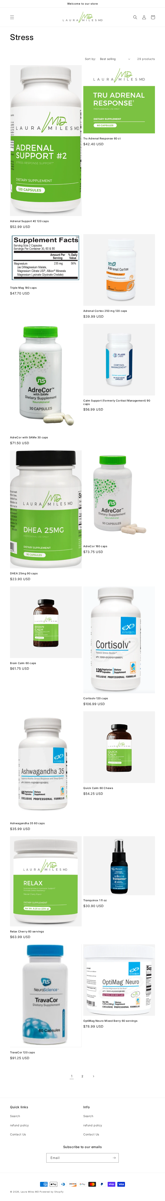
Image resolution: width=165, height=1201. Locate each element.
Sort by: (90, 59)
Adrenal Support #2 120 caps (29, 221)
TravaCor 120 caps (22, 1052)
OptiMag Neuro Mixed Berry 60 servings (110, 1020)
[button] (12, 17)
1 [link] (71, 1076)
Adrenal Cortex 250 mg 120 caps (105, 310)
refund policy (19, 1125)
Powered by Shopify (52, 1191)
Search (15, 1116)
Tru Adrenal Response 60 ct (102, 138)
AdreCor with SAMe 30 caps (29, 437)
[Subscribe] (114, 1158)
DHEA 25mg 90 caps (24, 573)
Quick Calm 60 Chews (98, 788)
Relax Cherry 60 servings (27, 931)
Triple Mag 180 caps (23, 287)
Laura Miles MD (30, 1191)
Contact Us (18, 1134)
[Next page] (93, 1076)
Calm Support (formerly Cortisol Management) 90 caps (116, 402)
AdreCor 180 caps (95, 546)
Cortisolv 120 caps (95, 698)
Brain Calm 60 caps (23, 663)
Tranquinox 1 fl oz (95, 900)
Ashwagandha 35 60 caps (27, 823)
